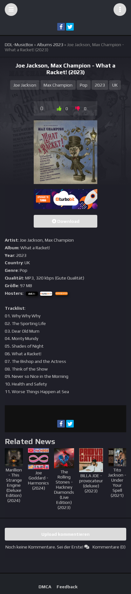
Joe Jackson (24, 85)
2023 (100, 85)
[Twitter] (70, 27)
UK (115, 85)
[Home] (65, 9)
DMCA (44, 586)
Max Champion (58, 85)
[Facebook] (61, 27)
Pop (83, 85)
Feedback (67, 586)
